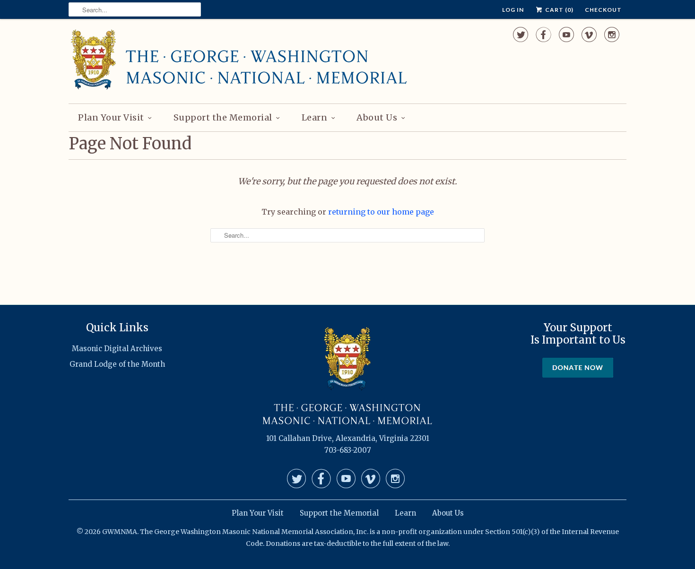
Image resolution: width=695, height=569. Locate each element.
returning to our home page (381, 211)
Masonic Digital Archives (117, 348)
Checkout (603, 9)
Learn (315, 117)
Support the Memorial (223, 117)
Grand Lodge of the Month (117, 364)
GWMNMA (119, 531)
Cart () (558, 9)
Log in (513, 9)
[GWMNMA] (239, 60)
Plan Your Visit (111, 117)
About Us (376, 117)
